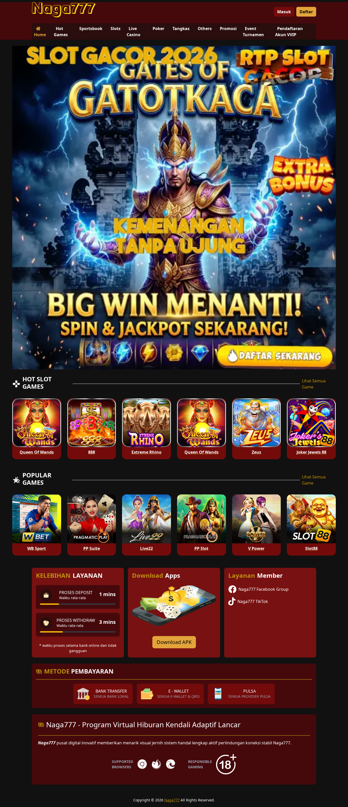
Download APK (174, 642)
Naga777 (172, 800)
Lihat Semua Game (314, 384)
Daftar (306, 12)
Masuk (284, 12)
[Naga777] (64, 9)
